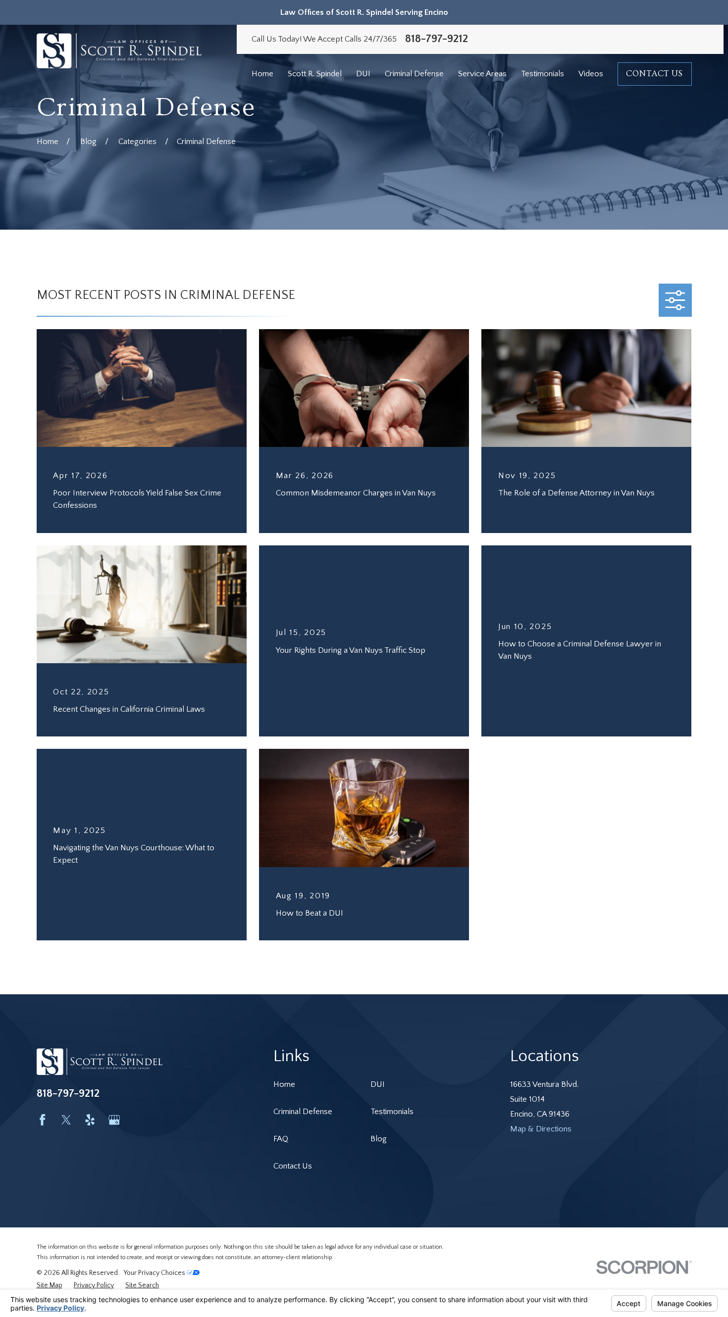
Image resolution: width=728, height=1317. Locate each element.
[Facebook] (42, 1119)
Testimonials (392, 1111)
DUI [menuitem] (363, 73)
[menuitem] (49, 1285)
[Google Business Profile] (114, 1119)
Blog (378, 1138)
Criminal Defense (302, 1111)
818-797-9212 (436, 39)
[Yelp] (90, 1119)
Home (284, 1084)
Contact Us (292, 1166)
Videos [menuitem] (590, 73)
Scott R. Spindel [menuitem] (315, 73)
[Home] (119, 50)
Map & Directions (541, 1128)
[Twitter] (66, 1119)
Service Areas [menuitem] (482, 73)
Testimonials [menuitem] (542, 73)
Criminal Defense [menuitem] (414, 73)
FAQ (280, 1138)
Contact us (654, 73)
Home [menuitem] (262, 73)
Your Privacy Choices (155, 1273)
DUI (377, 1084)
